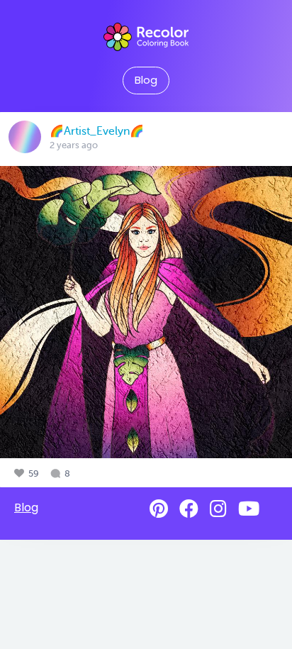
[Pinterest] (159, 509)
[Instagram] (218, 509)
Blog (146, 80)
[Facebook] (188, 509)
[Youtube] (248, 509)
